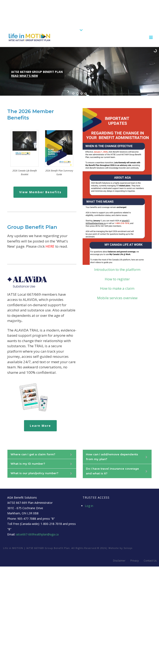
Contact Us (150, 560)
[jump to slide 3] (82, 94)
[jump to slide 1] (73, 94)
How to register (117, 279)
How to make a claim (117, 288)
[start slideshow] (68, 91)
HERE (50, 246)
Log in (89, 506)
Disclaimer (119, 560)
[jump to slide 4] (86, 94)
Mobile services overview (117, 297)
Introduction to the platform (117, 269)
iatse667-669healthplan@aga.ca (37, 534)
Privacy (134, 560)
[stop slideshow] (90, 91)
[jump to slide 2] (77, 94)
